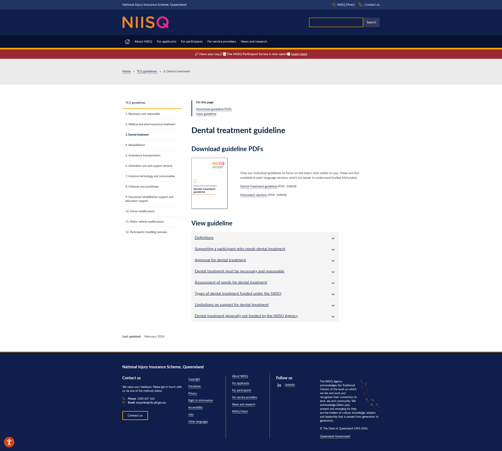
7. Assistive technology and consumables (150, 176)
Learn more (299, 54)
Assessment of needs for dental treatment (231, 282)
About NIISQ (143, 41)
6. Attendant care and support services (149, 166)
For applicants (166, 41)
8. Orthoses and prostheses (142, 186)
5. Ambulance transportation (143, 155)
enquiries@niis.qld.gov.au (147, 402)
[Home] (145, 22)
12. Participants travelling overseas (146, 232)
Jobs (191, 414)
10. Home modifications (140, 211)
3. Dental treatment (137, 134)
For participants (192, 41)
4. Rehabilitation (135, 145)
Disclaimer (195, 386)
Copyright (194, 379)
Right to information (200, 400)
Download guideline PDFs (214, 109)
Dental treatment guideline (258, 186)
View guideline (206, 113)
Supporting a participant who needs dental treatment (240, 249)
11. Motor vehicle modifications (145, 222)
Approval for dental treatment (220, 260)
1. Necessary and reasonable (143, 114)
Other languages (198, 421)
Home (126, 71)
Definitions (204, 238)
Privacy (192, 393)
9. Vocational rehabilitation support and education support (149, 199)
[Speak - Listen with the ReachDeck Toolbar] (9, 442)
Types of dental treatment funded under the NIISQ (238, 294)
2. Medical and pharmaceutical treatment (150, 124)
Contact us (135, 415)
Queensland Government (335, 436)
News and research (254, 41)
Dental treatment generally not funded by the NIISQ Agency (246, 316)
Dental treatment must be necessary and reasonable (239, 271)
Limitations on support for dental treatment (232, 305)
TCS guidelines (147, 71)
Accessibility (195, 407)
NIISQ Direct (240, 411)
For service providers (221, 41)
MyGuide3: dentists (253, 195)
